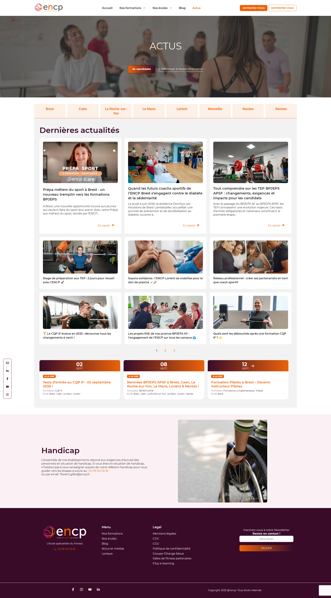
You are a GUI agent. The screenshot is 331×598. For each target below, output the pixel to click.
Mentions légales (164, 533)
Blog (182, 8)
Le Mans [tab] (149, 109)
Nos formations (130, 8)
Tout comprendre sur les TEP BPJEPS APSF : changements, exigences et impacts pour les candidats (246, 193)
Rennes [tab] (281, 109)
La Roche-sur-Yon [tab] (116, 111)
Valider (266, 548)
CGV (156, 538)
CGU (156, 543)
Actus (196, 8)
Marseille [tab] (215, 109)
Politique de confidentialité (171, 548)
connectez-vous (282, 7)
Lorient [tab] (182, 109)
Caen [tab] (83, 109)
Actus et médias (113, 548)
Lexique (107, 553)
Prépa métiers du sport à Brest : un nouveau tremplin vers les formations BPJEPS (76, 194)
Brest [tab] (50, 109)
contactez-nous (254, 7)
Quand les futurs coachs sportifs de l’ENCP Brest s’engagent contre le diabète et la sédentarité (165, 193)
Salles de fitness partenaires (172, 558)
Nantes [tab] (248, 109)
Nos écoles (160, 8)
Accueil (107, 8)
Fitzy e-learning (163, 563)
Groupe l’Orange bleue (168, 553)
